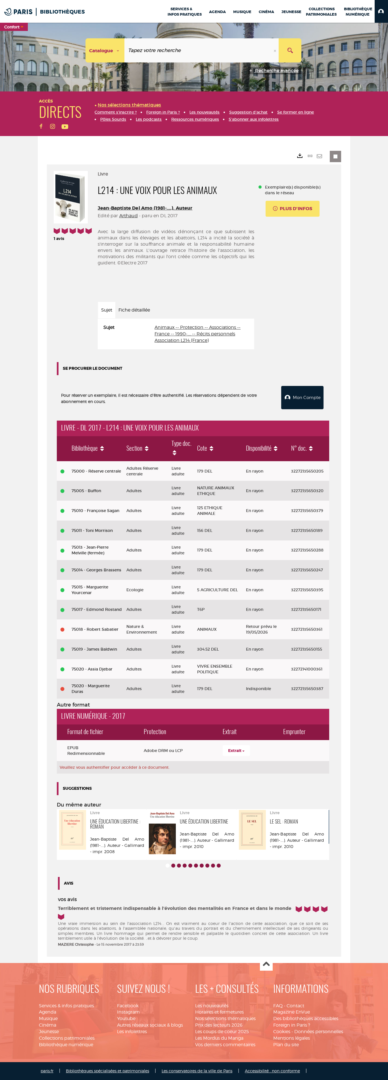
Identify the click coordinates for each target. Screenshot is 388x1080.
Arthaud (128, 215)
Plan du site (286, 1044)
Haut (266, 964)
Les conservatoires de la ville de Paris (197, 1070)
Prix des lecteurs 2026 (219, 1025)
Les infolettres (132, 1031)
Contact (295, 1005)
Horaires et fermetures (219, 1012)
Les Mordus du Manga (219, 1038)
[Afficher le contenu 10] (219, 866)
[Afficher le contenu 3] (179, 866)
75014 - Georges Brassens (96, 570)
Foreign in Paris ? (291, 1025)
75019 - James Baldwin (94, 649)
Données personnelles (318, 1031)
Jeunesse (49, 1031)
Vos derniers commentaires (225, 1044)
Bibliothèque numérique (66, 1044)
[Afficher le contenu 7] (202, 866)
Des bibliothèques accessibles (305, 1018)
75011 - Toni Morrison (92, 530)
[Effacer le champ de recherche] (275, 50)
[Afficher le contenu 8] (207, 866)
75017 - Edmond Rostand (97, 609)
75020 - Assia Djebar (92, 669)
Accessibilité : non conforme (272, 1070)
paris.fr (47, 1070)
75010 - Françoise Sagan (95, 510)
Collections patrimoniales (67, 1038)
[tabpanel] (176, 334)
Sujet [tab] (106, 310)
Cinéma (47, 1025)
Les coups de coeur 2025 (222, 1031)
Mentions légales (291, 1038)
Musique (48, 1018)
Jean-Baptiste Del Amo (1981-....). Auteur (145, 208)
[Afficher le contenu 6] (196, 866)
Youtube (126, 1018)
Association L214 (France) (182, 340)
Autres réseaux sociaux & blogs (150, 1025)
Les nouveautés (211, 1005)
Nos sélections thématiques (225, 1018)
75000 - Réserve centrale (96, 471)
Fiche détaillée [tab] (134, 310)
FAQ (278, 1005)
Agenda (47, 1012)
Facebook (128, 1005)
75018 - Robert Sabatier (95, 629)
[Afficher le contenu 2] (173, 866)
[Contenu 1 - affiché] (168, 866)
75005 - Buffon (86, 490)
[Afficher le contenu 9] (213, 866)
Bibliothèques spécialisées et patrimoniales (107, 1070)
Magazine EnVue (291, 1012)
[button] (381, 11)
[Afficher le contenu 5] (190, 866)
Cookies (281, 1031)
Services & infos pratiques (66, 1005)
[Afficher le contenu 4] (185, 866)
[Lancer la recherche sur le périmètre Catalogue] (290, 50)
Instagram (128, 1012)
